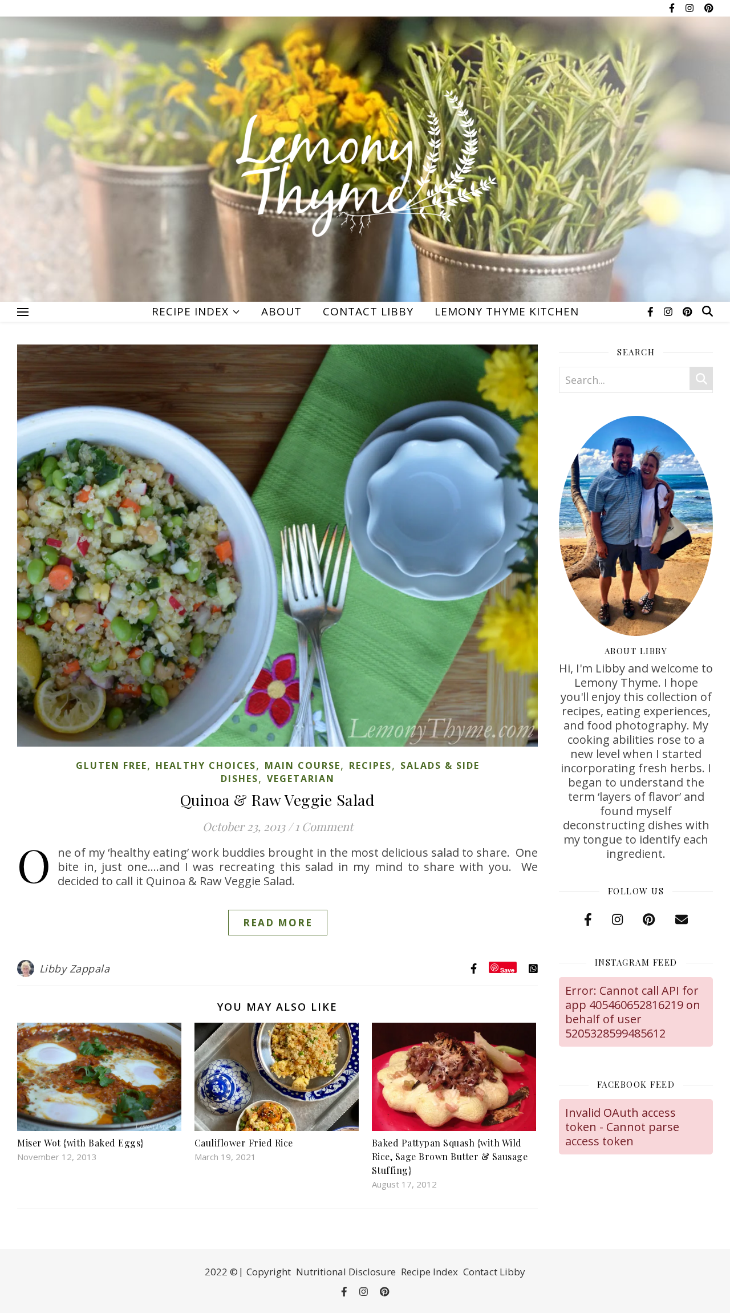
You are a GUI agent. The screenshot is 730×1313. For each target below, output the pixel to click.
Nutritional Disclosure (346, 1271)
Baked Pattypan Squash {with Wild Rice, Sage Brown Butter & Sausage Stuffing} (450, 1156)
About (281, 311)
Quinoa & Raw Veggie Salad (277, 799)
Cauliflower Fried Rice (243, 1143)
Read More (278, 922)
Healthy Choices (206, 765)
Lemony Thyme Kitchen (507, 311)
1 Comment (324, 826)
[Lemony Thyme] (365, 165)
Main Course (302, 765)
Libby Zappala (74, 968)
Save (507, 969)
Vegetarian (301, 778)
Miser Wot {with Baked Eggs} (80, 1143)
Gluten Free (111, 765)
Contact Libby (368, 311)
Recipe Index (190, 311)
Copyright (268, 1271)
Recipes (370, 765)
